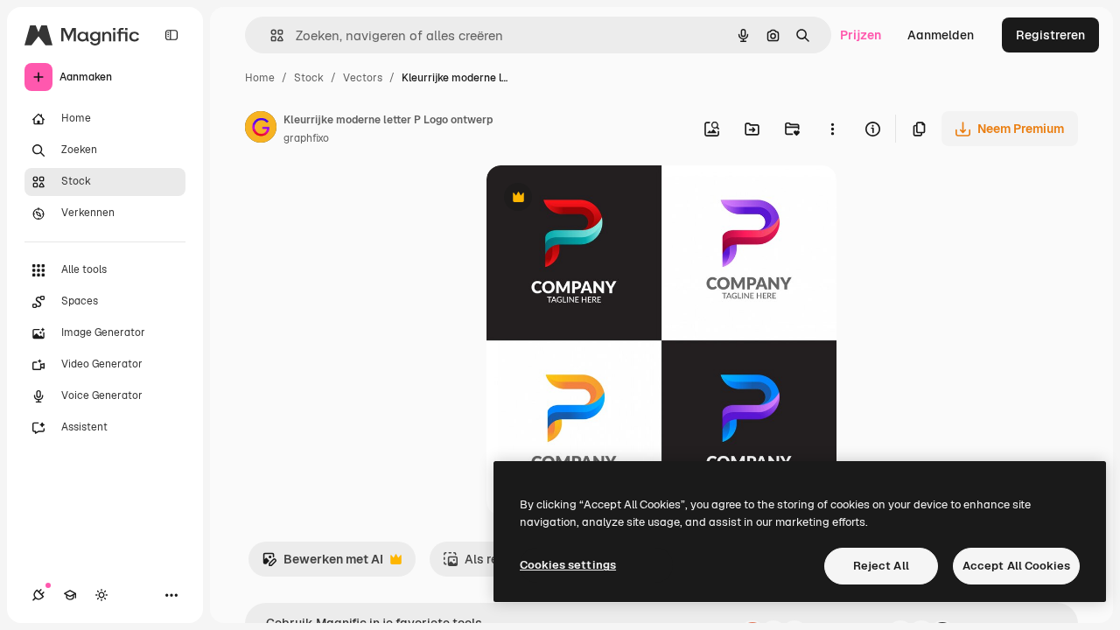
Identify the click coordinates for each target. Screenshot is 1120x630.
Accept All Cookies (1016, 565)
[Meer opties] (832, 128)
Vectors (362, 78)
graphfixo (306, 138)
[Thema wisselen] (102, 595)
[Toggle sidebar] (172, 35)
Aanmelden (940, 35)
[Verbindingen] (38, 595)
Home (260, 78)
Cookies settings (568, 564)
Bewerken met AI (322, 564)
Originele (601, 199)
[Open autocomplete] (270, 35)
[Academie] (70, 595)
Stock (309, 78)
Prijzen (860, 35)
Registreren (1050, 35)
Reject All (881, 565)
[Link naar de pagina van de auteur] (260, 129)
